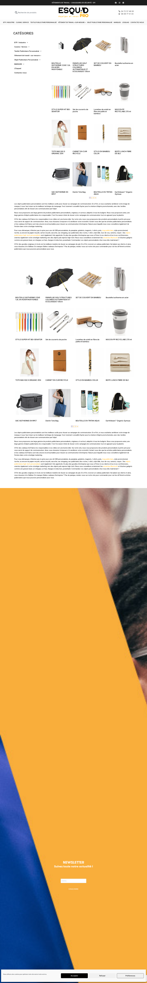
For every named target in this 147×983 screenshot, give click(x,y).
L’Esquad (125, 22)
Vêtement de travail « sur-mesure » (72, 22)
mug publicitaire (107, 230)
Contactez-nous (137, 22)
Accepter (74, 976)
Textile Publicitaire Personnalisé (43, 22)
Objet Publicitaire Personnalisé (99, 22)
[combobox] (30, 13)
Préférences (130, 976)
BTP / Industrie (8, 22)
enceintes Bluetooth (110, 238)
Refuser (102, 976)
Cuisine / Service (22, 22)
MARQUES (117, 22)
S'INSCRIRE (73, 889)
